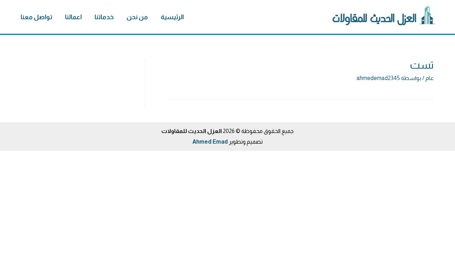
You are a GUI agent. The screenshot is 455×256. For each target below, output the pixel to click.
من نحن (137, 17)
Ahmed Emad (210, 142)
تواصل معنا (36, 17)
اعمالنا (73, 17)
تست (422, 65)
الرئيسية (172, 17)
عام (429, 78)
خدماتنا (104, 17)
